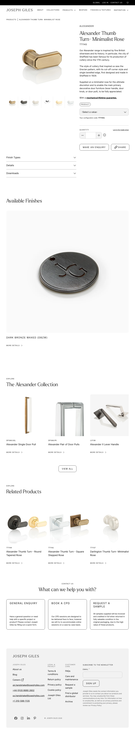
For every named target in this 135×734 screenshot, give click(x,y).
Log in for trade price (121, 130)
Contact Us (116, 3)
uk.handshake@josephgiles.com (29, 685)
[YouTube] (35, 718)
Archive (69, 701)
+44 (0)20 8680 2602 (23, 690)
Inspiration (120, 10)
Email (86, 669)
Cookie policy (54, 690)
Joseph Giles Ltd (54, 697)
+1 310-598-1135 (21, 701)
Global (96, 3)
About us (17, 669)
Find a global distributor (71, 695)
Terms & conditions (53, 672)
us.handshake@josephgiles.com (28, 695)
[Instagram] (22, 718)
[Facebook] (16, 718)
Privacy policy (55, 684)
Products (68, 10)
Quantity (84, 130)
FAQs (67, 671)
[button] (104, 135)
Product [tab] (85, 104)
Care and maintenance (71, 678)
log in (105, 3)
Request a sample (70, 686)
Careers (16, 679)
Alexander (86, 26)
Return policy (54, 679)
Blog (15, 674)
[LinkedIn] (28, 718)
